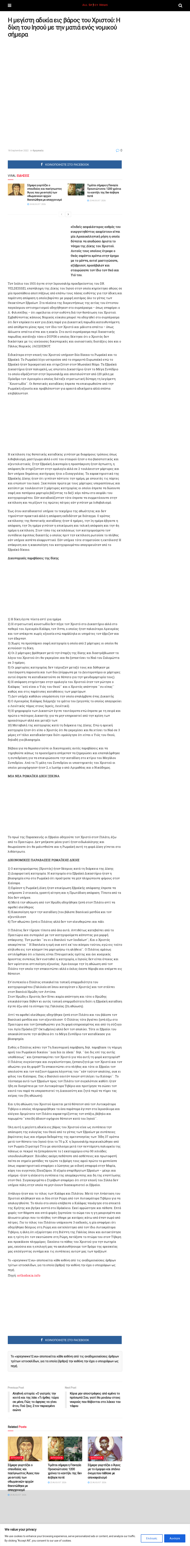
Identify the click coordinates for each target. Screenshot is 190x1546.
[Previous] (61, 214)
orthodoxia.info (28, 1275)
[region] (95, 1535)
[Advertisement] (39, 67)
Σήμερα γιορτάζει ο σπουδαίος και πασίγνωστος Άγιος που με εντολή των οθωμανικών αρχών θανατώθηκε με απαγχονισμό (44, 192)
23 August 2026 (97, 200)
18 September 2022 (18, 150)
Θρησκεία (38, 150)
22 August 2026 (97, 1482)
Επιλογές (151, 1538)
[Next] (68, 214)
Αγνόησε (175, 1538)
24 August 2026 (37, 204)
